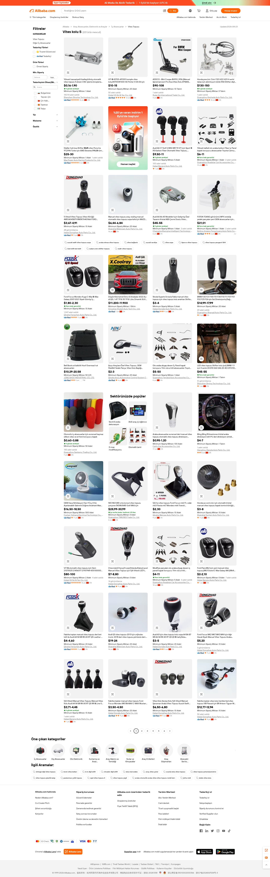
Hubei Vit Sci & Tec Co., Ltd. (120, 95)
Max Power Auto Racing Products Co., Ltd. (82, 160)
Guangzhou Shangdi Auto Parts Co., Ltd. (214, 312)
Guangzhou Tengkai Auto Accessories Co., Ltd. (172, 377)
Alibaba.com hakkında (45, 792)
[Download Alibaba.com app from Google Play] (225, 851)
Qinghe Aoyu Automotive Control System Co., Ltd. (128, 377)
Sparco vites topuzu (189, 243)
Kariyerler (39, 814)
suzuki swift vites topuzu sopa (79, 243)
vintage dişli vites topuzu (45, 772)
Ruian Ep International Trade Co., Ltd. (169, 95)
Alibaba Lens (50, 852)
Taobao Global (146, 864)
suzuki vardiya (151, 243)
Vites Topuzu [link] (133, 26)
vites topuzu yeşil (120, 778)
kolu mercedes (132, 772)
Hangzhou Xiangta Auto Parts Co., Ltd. (213, 450)
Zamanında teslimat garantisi (88, 808)
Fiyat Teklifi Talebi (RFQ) (127, 806)
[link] (266, 850)
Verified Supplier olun (208, 814)
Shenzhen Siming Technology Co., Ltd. (213, 383)
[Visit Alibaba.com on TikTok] (229, 830)
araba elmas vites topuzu (109, 243)
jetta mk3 (187, 778)
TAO (157, 864)
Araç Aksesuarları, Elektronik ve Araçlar (90, 26)
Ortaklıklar (203, 819)
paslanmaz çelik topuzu (72, 778)
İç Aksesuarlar (117, 26)
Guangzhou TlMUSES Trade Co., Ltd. (124, 517)
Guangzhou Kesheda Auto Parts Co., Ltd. (214, 97)
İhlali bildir (162, 824)
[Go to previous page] (130, 730)
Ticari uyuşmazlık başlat (168, 808)
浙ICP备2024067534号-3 (207, 873)
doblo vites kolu (205, 778)
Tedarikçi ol (204, 798)
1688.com (106, 864)
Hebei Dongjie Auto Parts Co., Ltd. (167, 309)
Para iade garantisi (84, 803)
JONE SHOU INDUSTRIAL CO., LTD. (79, 377)
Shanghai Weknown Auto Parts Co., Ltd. (125, 229)
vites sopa (169, 243)
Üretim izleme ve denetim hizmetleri (92, 819)
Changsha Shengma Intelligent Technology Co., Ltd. (172, 231)
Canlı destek (163, 803)
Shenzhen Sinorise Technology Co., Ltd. (81, 97)
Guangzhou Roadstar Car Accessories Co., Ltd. (217, 162)
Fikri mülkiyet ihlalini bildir (169, 819)
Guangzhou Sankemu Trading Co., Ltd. (80, 452)
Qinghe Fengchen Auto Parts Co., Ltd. (80, 315)
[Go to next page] (169, 730)
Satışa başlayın (205, 803)
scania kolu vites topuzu (175, 772)
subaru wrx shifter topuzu (99, 249)
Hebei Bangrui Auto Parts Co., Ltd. (167, 166)
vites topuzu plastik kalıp (45, 778)
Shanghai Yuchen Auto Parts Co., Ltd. (213, 515)
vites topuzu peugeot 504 (215, 243)
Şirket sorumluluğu (43, 808)
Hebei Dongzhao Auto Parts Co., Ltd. (79, 232)
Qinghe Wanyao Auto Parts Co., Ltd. (168, 515)
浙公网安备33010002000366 (181, 873)
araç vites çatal (152, 772)
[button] (164, 10)
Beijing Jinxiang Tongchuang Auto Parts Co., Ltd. (217, 231)
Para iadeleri (163, 814)
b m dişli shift (90, 772)
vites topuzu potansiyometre (204, 772)
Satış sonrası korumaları (86, 814)
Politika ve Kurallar (84, 824)
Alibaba (66, 26)
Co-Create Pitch (42, 803)
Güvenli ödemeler (84, 798)
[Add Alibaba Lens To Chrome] (73, 851)
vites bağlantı (132, 243)
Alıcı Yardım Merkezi (167, 798)
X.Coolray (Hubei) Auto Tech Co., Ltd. (124, 309)
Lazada (135, 864)
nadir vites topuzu (125, 249)
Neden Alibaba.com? (44, 798)
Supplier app (130, 852)
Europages (176, 864)
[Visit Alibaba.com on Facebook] (201, 830)
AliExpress (94, 864)
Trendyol (165, 864)
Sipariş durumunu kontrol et (211, 808)
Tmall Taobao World (121, 864)
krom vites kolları (70, 772)
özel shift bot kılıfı (74, 249)
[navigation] (45, 379)
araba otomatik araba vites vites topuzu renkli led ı (155, 778)
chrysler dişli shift (111, 772)
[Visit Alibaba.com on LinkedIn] (206, 830)
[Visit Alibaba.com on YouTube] (223, 830)
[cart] (199, 11)
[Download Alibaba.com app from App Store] (204, 851)
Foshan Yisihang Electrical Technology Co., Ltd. (83, 515)
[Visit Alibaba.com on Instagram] (218, 830)
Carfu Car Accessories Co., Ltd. (166, 446)
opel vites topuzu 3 (97, 778)
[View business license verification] (160, 872)
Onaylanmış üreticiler (126, 801)
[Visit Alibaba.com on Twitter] (212, 830)
